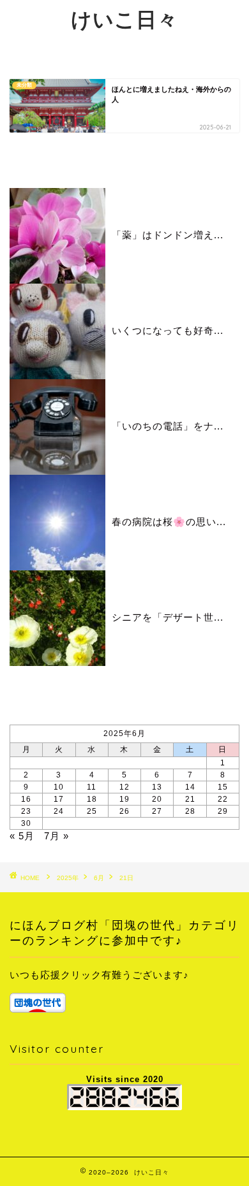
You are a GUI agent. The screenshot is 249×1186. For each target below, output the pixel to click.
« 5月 (22, 835)
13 (157, 787)
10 (59, 787)
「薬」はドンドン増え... (167, 234)
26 (124, 811)
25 (92, 811)
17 (59, 799)
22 (223, 799)
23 (26, 811)
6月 (99, 877)
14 (190, 787)
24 (59, 811)
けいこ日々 (124, 19)
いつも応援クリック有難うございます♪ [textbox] (99, 974)
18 (92, 799)
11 (91, 787)
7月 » (56, 835)
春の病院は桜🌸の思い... (169, 521)
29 (223, 811)
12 (124, 787)
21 (190, 799)
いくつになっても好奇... (167, 330)
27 (157, 811)
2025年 (68, 877)
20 (157, 799)
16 (26, 799)
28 (190, 811)
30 (26, 823)
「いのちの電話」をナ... (167, 426)
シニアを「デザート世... (167, 617)
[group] (124, 990)
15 (223, 787)
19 (124, 799)
